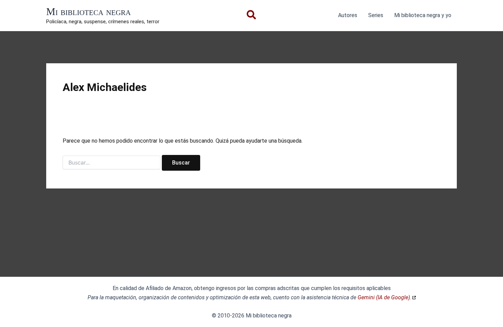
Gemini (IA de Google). (384, 297)
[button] (252, 16)
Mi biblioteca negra (88, 11)
